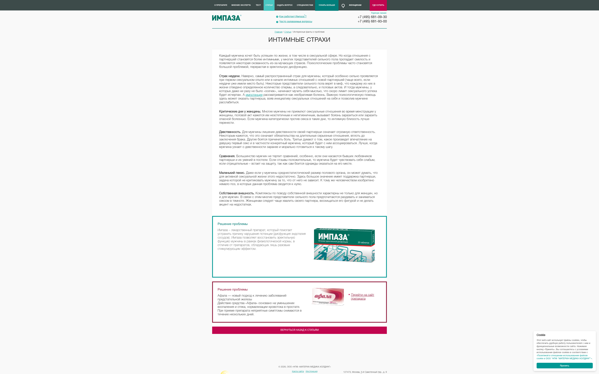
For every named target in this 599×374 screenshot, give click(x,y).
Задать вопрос (285, 5)
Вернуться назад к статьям (299, 330)
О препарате (220, 5)
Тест (258, 5)
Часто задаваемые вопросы (295, 22)
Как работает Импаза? (293, 16)
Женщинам (355, 5)
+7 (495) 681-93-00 (372, 21)
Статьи (269, 5)
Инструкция (311, 372)
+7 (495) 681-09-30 (372, 17)
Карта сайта (298, 372)
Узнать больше (327, 5)
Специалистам (305, 5)
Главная (278, 32)
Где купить (378, 5)
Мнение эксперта (241, 5)
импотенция (254, 95)
